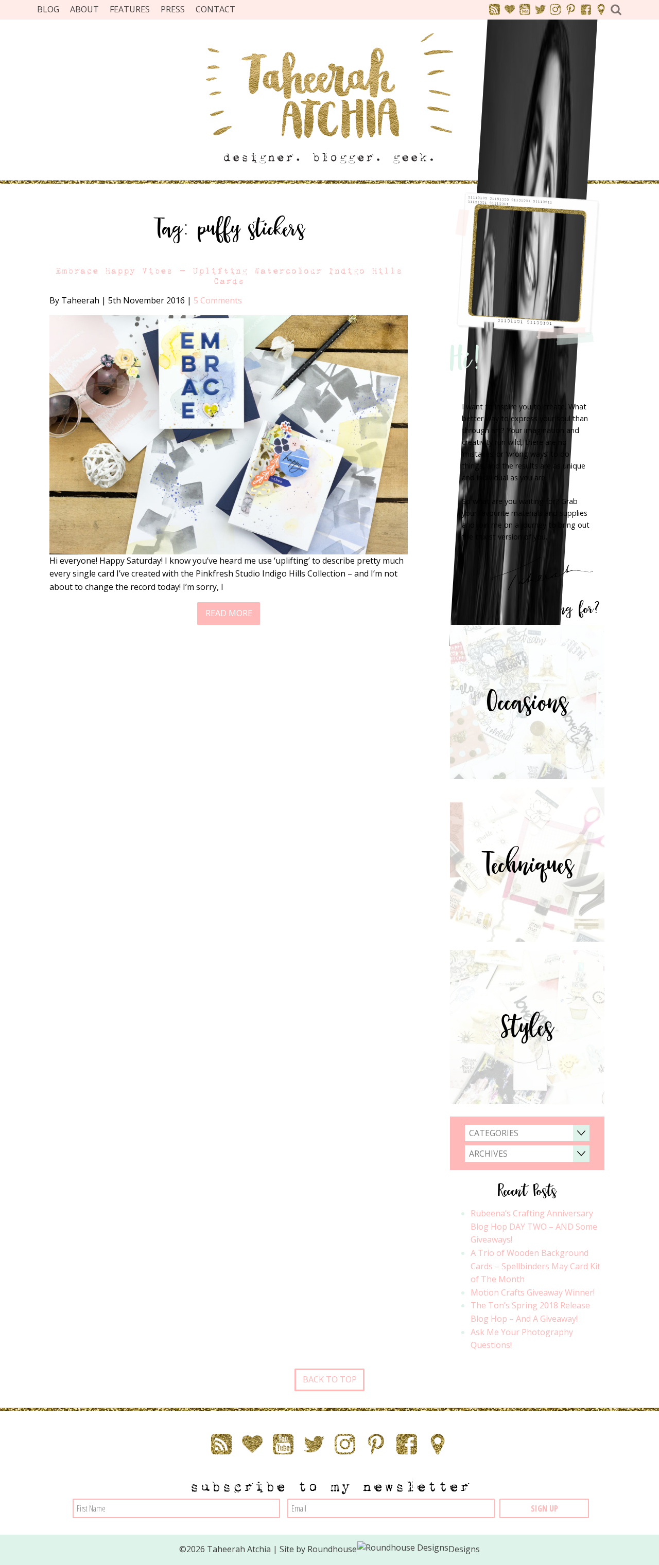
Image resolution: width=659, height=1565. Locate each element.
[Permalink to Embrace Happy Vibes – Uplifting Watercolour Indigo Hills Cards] (228, 434)
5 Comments (218, 300)
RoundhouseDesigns (393, 1549)
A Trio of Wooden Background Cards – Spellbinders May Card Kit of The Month (535, 1266)
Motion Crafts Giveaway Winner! (533, 1292)
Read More (228, 613)
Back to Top (330, 1379)
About (84, 9)
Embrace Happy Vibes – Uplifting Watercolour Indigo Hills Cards (228, 275)
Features (130, 9)
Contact (215, 9)
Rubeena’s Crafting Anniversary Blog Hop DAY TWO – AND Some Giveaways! (534, 1226)
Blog (48, 9)
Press (173, 9)
